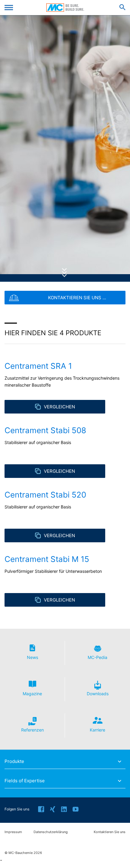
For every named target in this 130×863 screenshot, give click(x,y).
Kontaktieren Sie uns (109, 832)
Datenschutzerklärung (51, 832)
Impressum (13, 832)
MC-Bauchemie (65, 7)
